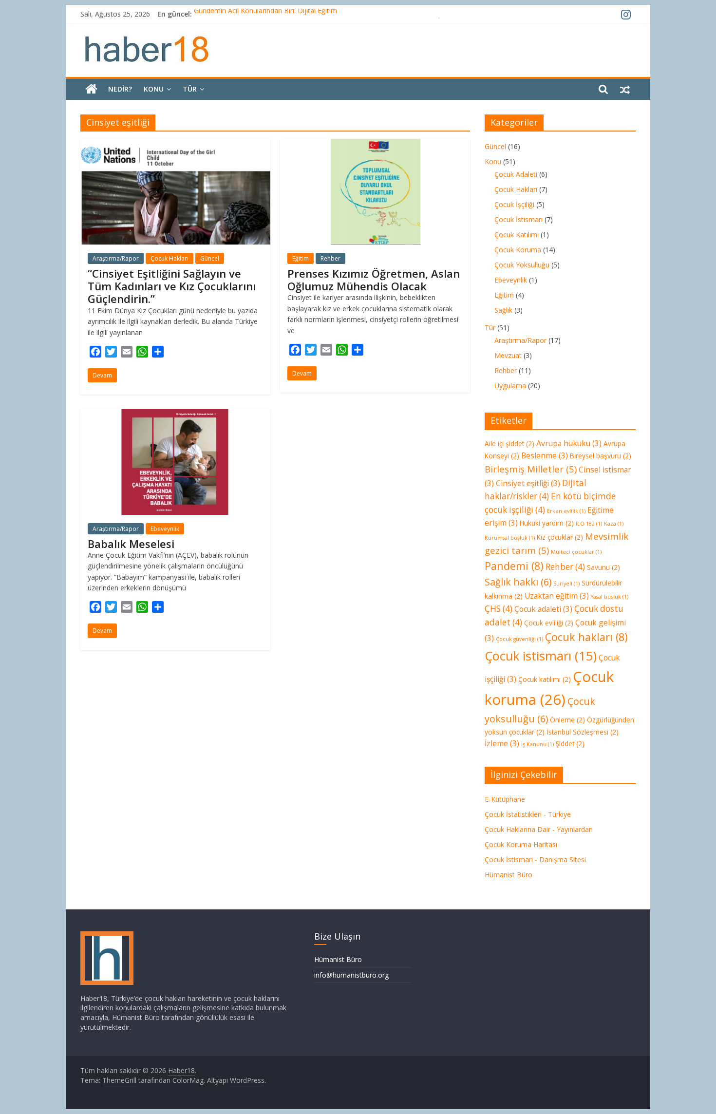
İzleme (502, 743)
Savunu (603, 567)
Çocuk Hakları (169, 258)
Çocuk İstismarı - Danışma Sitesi (535, 859)
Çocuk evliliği (548, 622)
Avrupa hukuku (569, 443)
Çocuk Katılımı (516, 234)
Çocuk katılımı (544, 679)
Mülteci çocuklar (576, 551)
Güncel (209, 258)
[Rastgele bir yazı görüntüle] (625, 89)
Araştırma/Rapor (116, 258)
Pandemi (514, 566)
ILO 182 (589, 523)
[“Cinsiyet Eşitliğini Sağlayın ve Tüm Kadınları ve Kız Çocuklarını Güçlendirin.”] (175, 144)
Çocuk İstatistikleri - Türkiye (528, 814)
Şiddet (570, 743)
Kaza (613, 523)
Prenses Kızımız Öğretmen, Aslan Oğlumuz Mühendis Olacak (373, 279)
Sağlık (503, 310)
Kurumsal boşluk (510, 537)
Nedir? (120, 89)
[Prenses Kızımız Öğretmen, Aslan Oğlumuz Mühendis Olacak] (375, 144)
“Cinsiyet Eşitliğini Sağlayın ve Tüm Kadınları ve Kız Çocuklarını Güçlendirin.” (172, 286)
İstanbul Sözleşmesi (582, 731)
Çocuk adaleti (543, 609)
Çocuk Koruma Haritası (521, 844)
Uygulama (510, 385)
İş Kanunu (537, 744)
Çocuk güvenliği (519, 639)
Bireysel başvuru (600, 455)
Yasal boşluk (609, 596)
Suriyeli (566, 583)
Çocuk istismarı (541, 655)
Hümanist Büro (508, 874)
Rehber (330, 258)
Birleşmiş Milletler (531, 469)
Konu (154, 89)
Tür (190, 89)
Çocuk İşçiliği (514, 204)
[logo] (106, 936)
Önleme (567, 719)
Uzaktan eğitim (557, 595)
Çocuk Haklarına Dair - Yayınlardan (539, 829)
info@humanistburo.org (351, 975)
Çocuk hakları (586, 637)
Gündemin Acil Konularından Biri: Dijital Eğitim (265, 14)
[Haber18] (91, 89)
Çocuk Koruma (517, 249)
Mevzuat (508, 355)
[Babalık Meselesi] (175, 415)
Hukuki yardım (547, 523)
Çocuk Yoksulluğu (521, 264)
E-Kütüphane (505, 799)
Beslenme (544, 455)
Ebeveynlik (165, 529)
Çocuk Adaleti (515, 174)
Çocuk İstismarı (518, 219)
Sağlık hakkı (518, 581)
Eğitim (300, 258)
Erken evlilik (566, 511)
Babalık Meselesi (131, 543)
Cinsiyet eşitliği (528, 483)
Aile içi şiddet (509, 443)
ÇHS (498, 608)
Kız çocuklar (560, 537)
